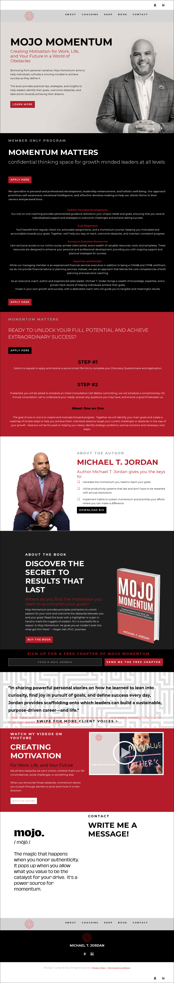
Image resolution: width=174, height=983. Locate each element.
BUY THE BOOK (39, 639)
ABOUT (70, 14)
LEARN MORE (23, 104)
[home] (29, 16)
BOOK (122, 14)
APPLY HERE (19, 179)
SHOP (108, 14)
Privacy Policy (99, 968)
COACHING (90, 14)
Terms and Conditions (118, 968)
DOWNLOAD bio (91, 510)
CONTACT (140, 14)
